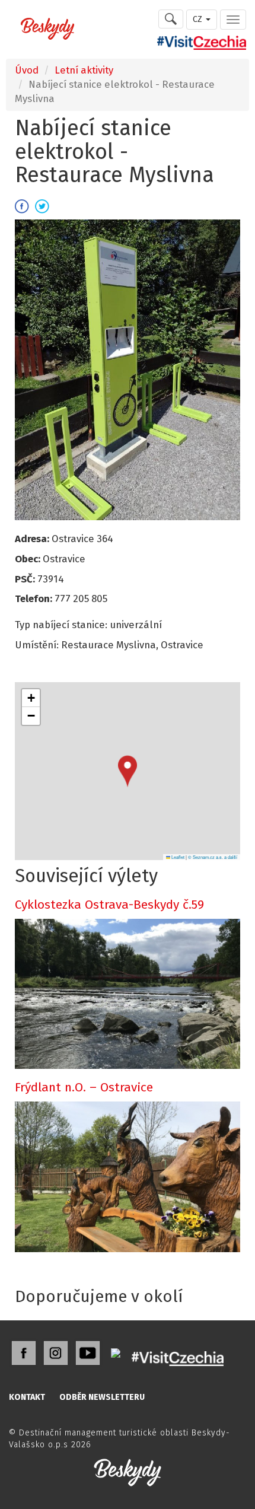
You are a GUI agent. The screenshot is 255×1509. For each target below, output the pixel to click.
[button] (127, 771)
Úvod (27, 70)
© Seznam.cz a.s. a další (212, 857)
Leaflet (177, 857)
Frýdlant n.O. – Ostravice (84, 1087)
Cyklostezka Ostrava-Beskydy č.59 (109, 904)
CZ (199, 19)
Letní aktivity (84, 70)
